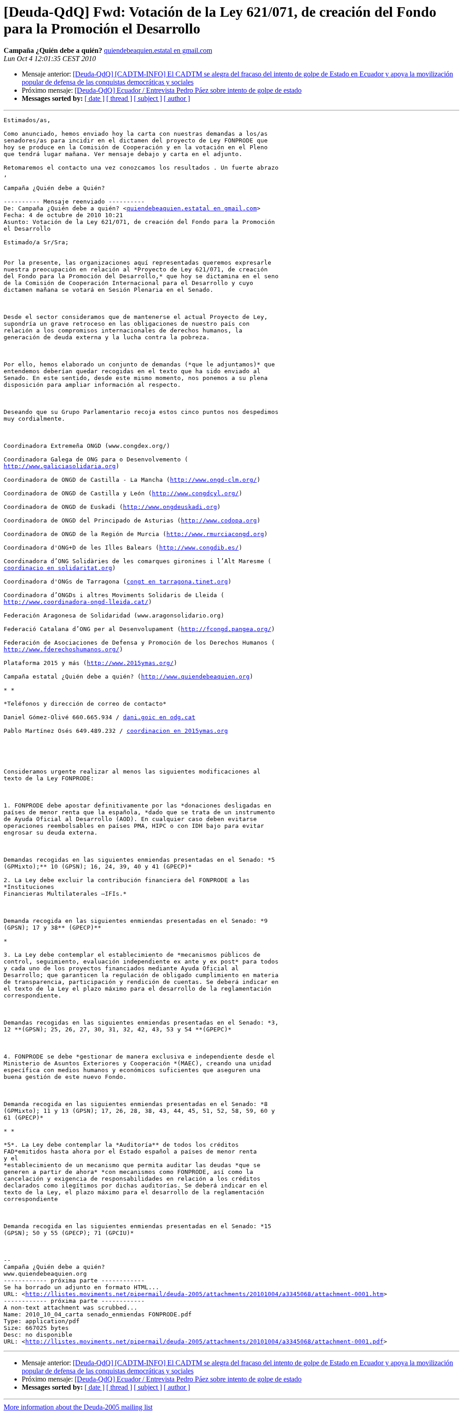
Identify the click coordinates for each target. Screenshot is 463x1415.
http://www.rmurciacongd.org (215, 534)
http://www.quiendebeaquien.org (195, 676)
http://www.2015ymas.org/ (130, 663)
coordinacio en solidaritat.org (58, 568)
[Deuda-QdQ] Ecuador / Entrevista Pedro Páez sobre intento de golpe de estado (188, 90)
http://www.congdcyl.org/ (195, 493)
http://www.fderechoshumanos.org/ (61, 649)
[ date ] (94, 98)
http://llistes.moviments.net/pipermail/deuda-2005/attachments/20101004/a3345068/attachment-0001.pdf (204, 1341)
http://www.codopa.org (219, 520)
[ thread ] (119, 98)
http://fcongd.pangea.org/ (226, 629)
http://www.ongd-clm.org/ (213, 479)
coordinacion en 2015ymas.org (177, 730)
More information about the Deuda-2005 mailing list (78, 1407)
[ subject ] (148, 98)
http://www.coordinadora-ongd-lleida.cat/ (76, 601)
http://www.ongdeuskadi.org (170, 506)
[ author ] (177, 98)
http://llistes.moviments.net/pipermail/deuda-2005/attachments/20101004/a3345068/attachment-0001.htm (204, 1294)
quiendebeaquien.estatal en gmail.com (158, 50)
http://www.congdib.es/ (199, 547)
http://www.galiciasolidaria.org (60, 466)
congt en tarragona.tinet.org (177, 581)
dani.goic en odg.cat (159, 717)
